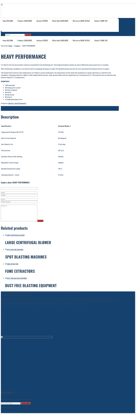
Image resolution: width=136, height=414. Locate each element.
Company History (10, 312)
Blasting (11, 103)
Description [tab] (8, 107)
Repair (7, 324)
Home (8, 21)
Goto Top (3, 409)
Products (24, 21)
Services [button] (42, 21)
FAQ (6, 333)
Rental (7, 319)
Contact (101, 21)
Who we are (81, 21)
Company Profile (10, 307)
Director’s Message (11, 317)
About (7, 310)
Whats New (60, 21)
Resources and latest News (13, 321)
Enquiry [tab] (7, 109)
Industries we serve (11, 331)
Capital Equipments (20, 103)
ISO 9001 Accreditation (12, 326)
